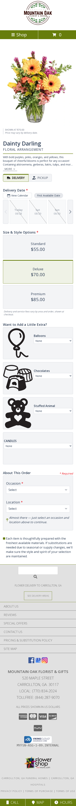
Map (39, 802)
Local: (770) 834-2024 (38, 690)
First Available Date (48, 195)
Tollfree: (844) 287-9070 (38, 697)
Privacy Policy (11, 791)
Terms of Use (65, 791)
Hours (65, 802)
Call (14, 802)
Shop (21, 35)
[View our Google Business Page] (38, 662)
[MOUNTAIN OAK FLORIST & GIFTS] (38, 25)
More (8, 169)
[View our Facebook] (31, 662)
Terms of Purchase (39, 791)
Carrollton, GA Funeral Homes (25, 778)
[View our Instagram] (45, 662)
